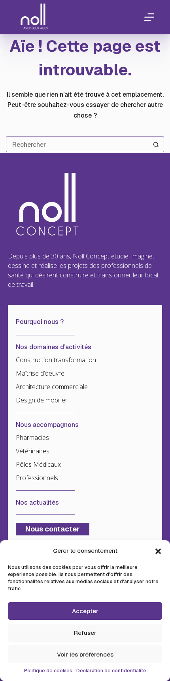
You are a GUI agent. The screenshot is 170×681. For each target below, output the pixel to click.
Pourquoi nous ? (40, 322)
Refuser (85, 632)
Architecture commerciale (52, 386)
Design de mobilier (42, 400)
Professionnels (37, 477)
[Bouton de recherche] (156, 144)
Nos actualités (37, 503)
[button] (158, 551)
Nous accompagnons (47, 425)
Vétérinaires (32, 451)
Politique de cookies (48, 671)
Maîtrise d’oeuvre (40, 373)
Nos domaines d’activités (53, 347)
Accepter (85, 611)
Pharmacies (32, 437)
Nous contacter (52, 528)
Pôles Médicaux (38, 464)
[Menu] (149, 17)
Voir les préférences (85, 654)
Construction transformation (56, 359)
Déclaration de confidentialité (111, 671)
